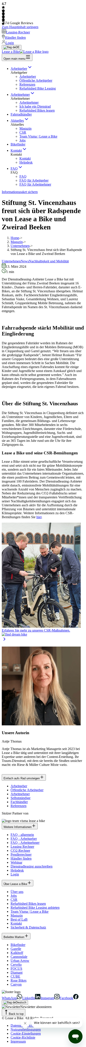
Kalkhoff (17, 953)
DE (18, 47)
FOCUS (16, 968)
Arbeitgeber (19, 68)
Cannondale (19, 957)
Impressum (18, 1041)
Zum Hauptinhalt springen (20, 27)
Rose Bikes (18, 980)
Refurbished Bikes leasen (37, 110)
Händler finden (21, 858)
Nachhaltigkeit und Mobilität (49, 261)
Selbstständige (20, 798)
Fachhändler (19, 802)
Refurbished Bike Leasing (37, 88)
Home (15, 238)
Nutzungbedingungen (26, 1029)
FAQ (14, 168)
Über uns (17, 892)
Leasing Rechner (22, 846)
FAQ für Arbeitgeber (34, 180)
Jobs (22, 140)
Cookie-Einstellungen (26, 1033)
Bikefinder (18, 144)
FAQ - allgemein (22, 835)
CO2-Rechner (20, 850)
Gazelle (16, 949)
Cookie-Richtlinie (23, 1037)
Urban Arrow (20, 960)
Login (15, 874)
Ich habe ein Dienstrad (35, 106)
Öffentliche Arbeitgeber (35, 80)
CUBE (15, 976)
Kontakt (16, 150)
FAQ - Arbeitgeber (24, 839)
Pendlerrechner (21, 854)
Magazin (25, 128)
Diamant (16, 972)
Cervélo (16, 964)
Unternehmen (20, 246)
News (25, 261)
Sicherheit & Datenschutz (28, 927)
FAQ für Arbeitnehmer (35, 184)
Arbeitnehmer (20, 94)
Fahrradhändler (21, 114)
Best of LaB (19, 919)
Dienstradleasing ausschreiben (31, 866)
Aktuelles (17, 120)
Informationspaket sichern (20, 192)
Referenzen (27, 84)
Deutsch (21, 1002)
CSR (22, 132)
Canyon (16, 984)
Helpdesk (26, 162)
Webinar (16, 862)
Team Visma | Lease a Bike (38, 136)
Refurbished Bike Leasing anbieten (35, 907)
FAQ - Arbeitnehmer (25, 842)
